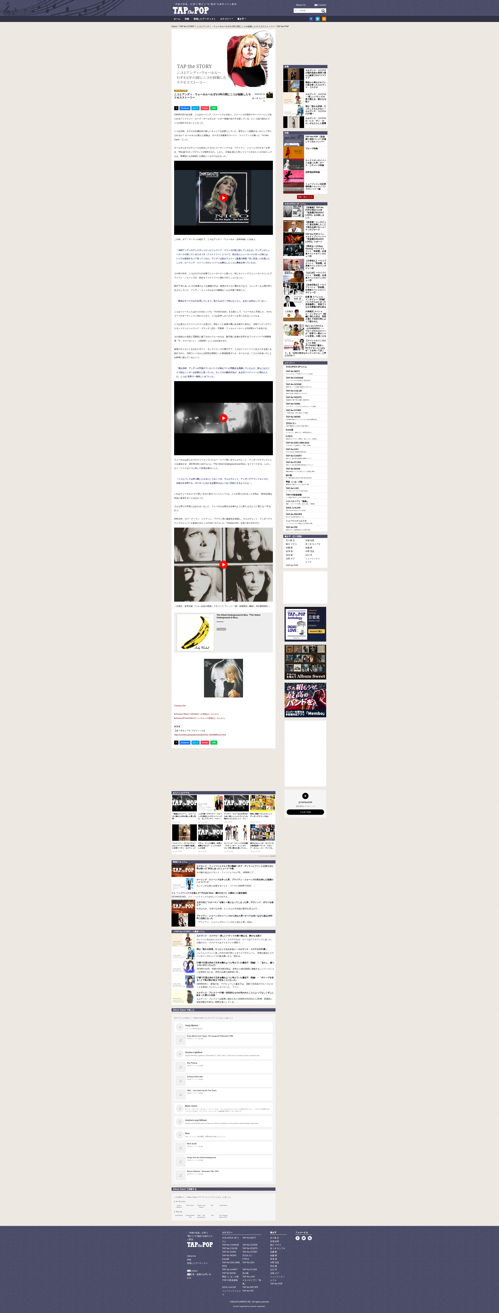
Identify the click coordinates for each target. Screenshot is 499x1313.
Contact (322, 5)
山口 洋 (308, 555)
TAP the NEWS (301, 418)
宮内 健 (289, 555)
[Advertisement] (223, 769)
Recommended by (264, 856)
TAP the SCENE (299, 385)
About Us (301, 5)
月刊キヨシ (297, 424)
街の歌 (299, 476)
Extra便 (299, 431)
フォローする (305, 812)
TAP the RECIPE (295, 515)
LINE (214, 108)
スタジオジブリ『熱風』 (300, 502)
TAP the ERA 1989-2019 (298, 444)
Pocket (205, 108)
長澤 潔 (289, 551)
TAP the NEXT (299, 372)
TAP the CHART (298, 457)
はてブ (195, 108)
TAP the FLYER (299, 463)
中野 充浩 (309, 551)
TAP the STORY (187, 26)
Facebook (185, 108)
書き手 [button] (240, 19)
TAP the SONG (301, 405)
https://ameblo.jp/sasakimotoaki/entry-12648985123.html (200, 735)
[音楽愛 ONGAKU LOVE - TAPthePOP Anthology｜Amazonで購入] (305, 624)
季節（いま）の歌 (297, 483)
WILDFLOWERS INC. (241, 1302)
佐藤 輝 (308, 548)
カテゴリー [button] (225, 19)
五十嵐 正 (290, 540)
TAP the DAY (296, 450)
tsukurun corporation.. (258, 1306)
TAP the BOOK (300, 470)
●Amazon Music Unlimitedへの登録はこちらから (196, 714)
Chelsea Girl (180, 706)
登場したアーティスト (205, 19)
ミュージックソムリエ (299, 522)
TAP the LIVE (297, 489)
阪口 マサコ (291, 544)
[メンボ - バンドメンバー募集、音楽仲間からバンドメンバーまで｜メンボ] (305, 700)
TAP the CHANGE (298, 379)
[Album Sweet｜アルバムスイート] (305, 662)
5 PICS (302, 437)
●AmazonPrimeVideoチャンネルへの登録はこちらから (199, 718)
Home (174, 26)
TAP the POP (292, 565)
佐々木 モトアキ (312, 544)
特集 (187, 19)
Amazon (222, 629)
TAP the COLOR (296, 392)
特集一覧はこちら (305, 197)
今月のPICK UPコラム (296, 367)
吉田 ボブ (290, 558)
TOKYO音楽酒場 (298, 496)
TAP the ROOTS (298, 398)
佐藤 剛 (289, 548)
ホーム (177, 19)
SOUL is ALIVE (295, 509)
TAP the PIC (298, 528)
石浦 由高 (309, 540)
